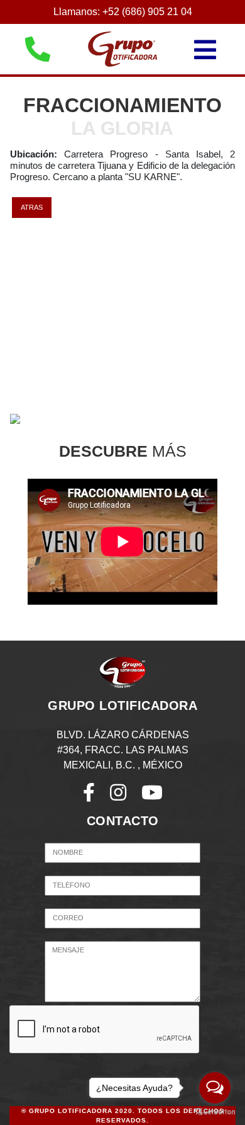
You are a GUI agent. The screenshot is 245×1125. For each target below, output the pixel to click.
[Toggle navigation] (217, 50)
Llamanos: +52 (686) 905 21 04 (122, 11)
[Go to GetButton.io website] (215, 1112)
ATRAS (32, 207)
